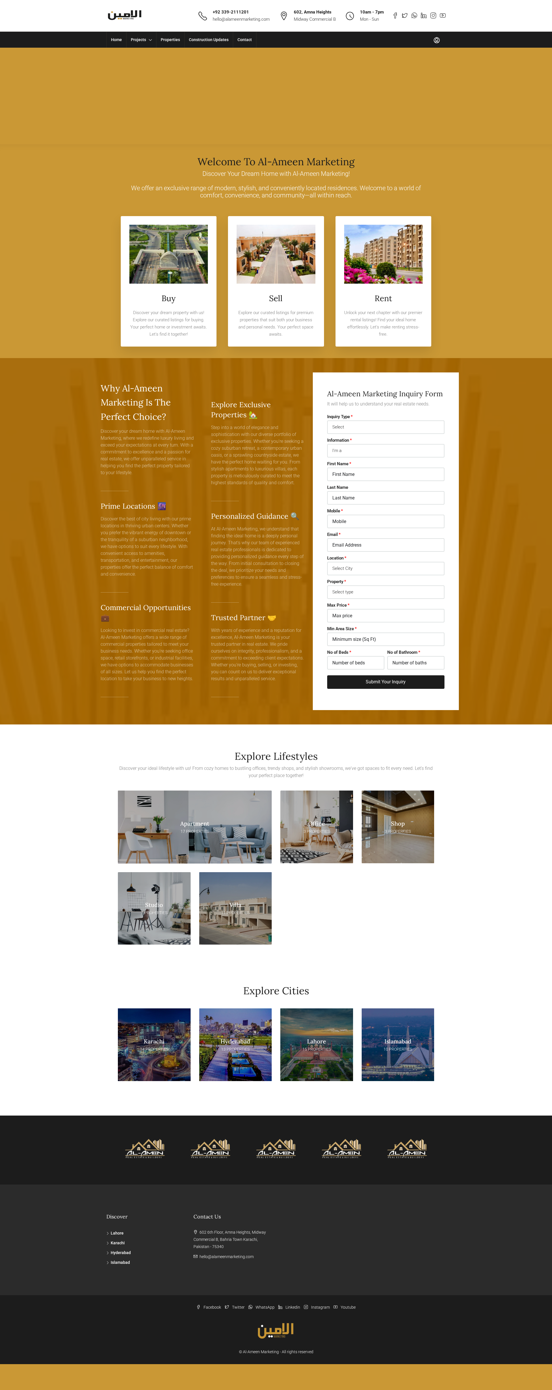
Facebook (212, 1307)
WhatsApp (265, 1307)
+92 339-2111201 (231, 12)
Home (116, 39)
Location (335, 558)
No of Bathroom (402, 652)
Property (335, 581)
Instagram (320, 1307)
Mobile (333, 511)
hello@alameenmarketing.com (241, 19)
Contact (244, 39)
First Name (337, 463)
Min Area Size (340, 628)
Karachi (118, 1243)
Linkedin (293, 1307)
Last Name (337, 487)
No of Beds (337, 652)
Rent (383, 298)
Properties (170, 39)
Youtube (348, 1307)
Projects (138, 39)
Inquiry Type (338, 416)
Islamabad (120, 1262)
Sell (276, 298)
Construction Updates (209, 39)
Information (338, 440)
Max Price (337, 605)
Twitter (238, 1307)
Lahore (117, 1233)
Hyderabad (121, 1252)
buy (169, 298)
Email (332, 534)
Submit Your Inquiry (386, 682)
